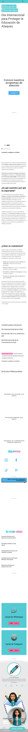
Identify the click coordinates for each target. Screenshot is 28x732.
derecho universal (18, 353)
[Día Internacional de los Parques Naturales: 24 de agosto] (23, 560)
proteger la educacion (7, 358)
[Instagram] (6, 460)
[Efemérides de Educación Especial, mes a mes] (23, 567)
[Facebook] (16, 460)
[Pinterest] (16, 470)
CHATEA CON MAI (17, 729)
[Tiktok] (22, 685)
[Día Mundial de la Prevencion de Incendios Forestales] (14, 430)
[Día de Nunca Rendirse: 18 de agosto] (14, 407)
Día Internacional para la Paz (12, 329)
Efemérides (9, 10)
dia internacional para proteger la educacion (13, 355)
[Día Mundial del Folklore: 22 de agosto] (14, 384)
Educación (9, 6)
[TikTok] (6, 470)
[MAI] (2, 145)
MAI (8, 145)
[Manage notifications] (4, 728)
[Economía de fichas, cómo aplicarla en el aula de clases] (23, 538)
